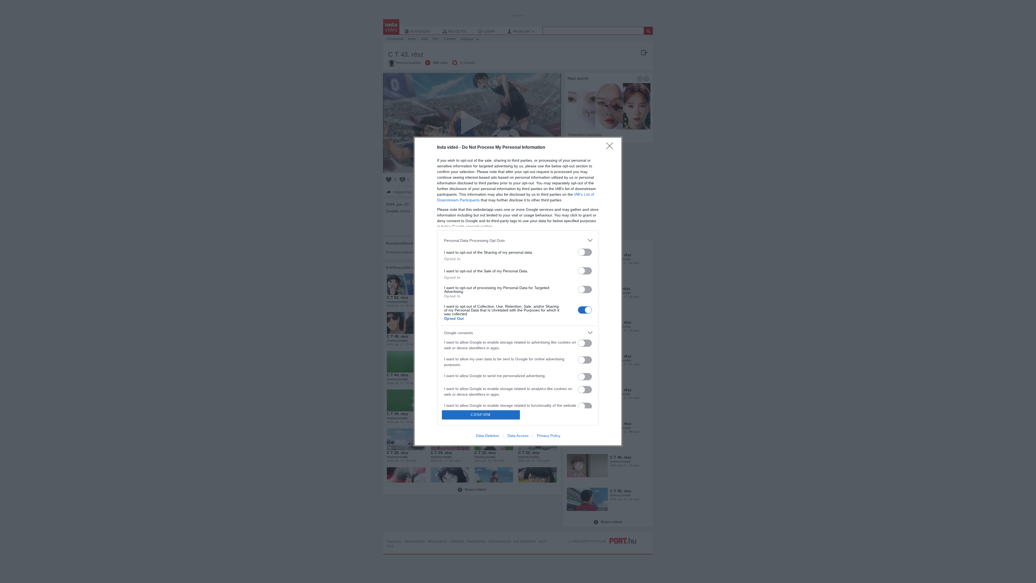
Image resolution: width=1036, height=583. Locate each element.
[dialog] (518, 291)
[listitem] (518, 240)
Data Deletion (487, 435)
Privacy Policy (548, 435)
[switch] (585, 252)
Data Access (518, 435)
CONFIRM (481, 415)
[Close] (611, 148)
